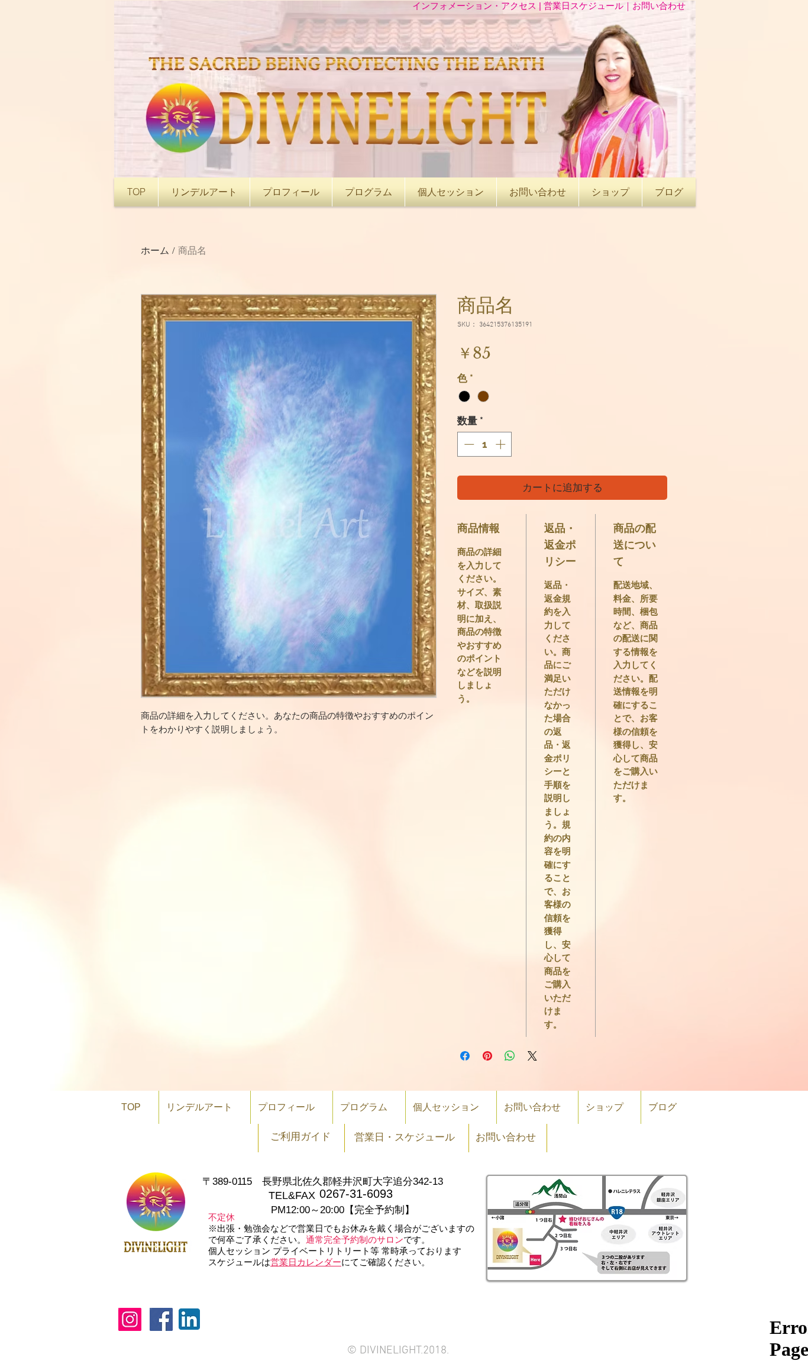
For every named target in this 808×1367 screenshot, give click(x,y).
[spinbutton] (485, 444)
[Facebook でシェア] (465, 1056)
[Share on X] (532, 1056)
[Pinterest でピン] (487, 1056)
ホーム (155, 251)
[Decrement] (468, 444)
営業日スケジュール (583, 6)
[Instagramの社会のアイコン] (129, 1319)
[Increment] (501, 444)
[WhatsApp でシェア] (510, 1056)
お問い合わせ (659, 6)
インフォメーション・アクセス (475, 6)
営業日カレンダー (305, 1262)
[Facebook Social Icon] (161, 1319)
